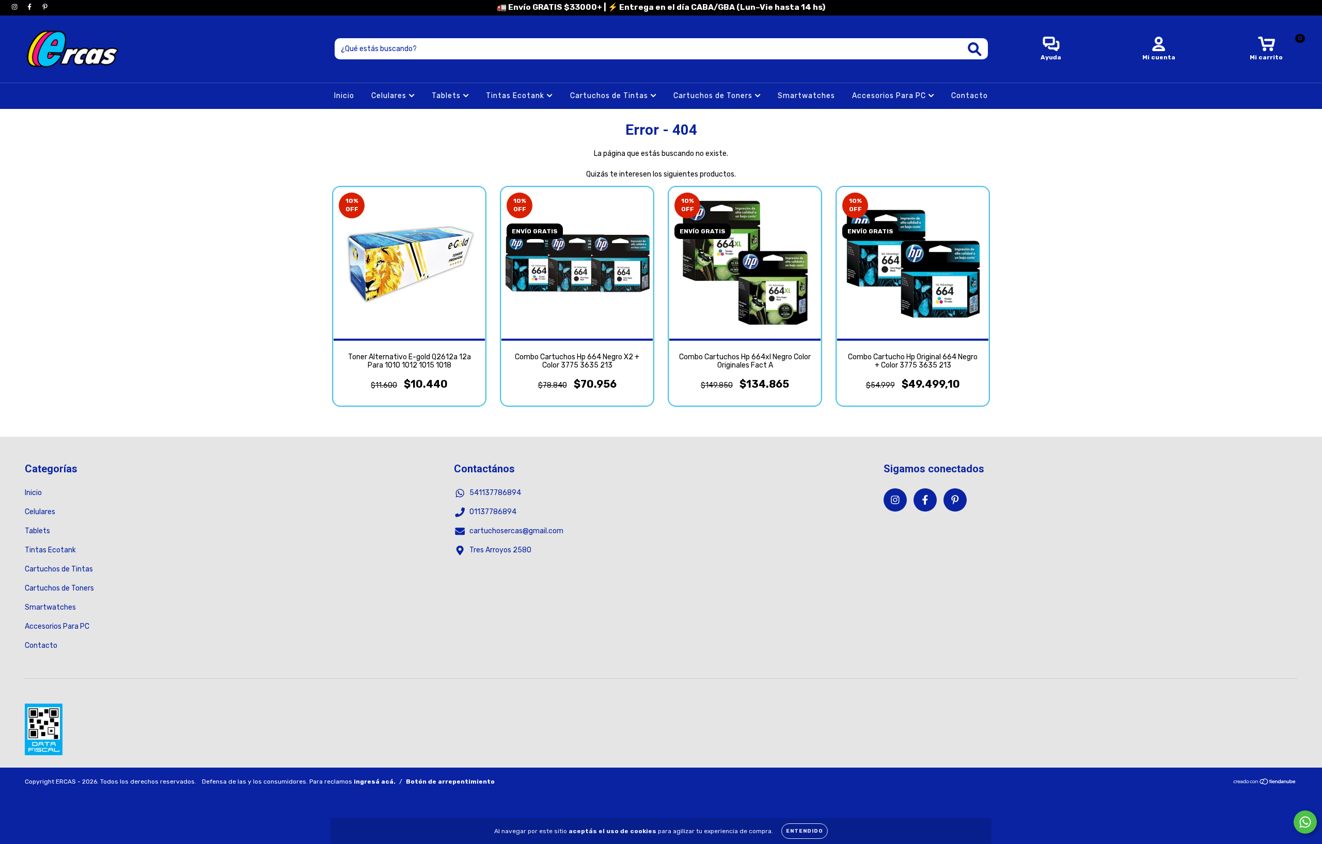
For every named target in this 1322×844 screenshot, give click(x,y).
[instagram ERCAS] (15, 7)
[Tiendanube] (1265, 783)
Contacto (969, 95)
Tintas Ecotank (516, 95)
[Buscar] (975, 49)
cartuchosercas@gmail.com (516, 531)
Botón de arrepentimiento (450, 781)
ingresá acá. (375, 781)
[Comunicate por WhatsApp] (1305, 822)
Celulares (389, 95)
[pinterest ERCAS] (45, 7)
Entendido (804, 831)
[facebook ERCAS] (30, 7)
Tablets (447, 95)
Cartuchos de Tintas (610, 95)
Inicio (344, 95)
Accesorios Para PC (890, 95)
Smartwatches (806, 95)
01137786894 (492, 511)
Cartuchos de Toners (713, 95)
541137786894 (495, 492)
